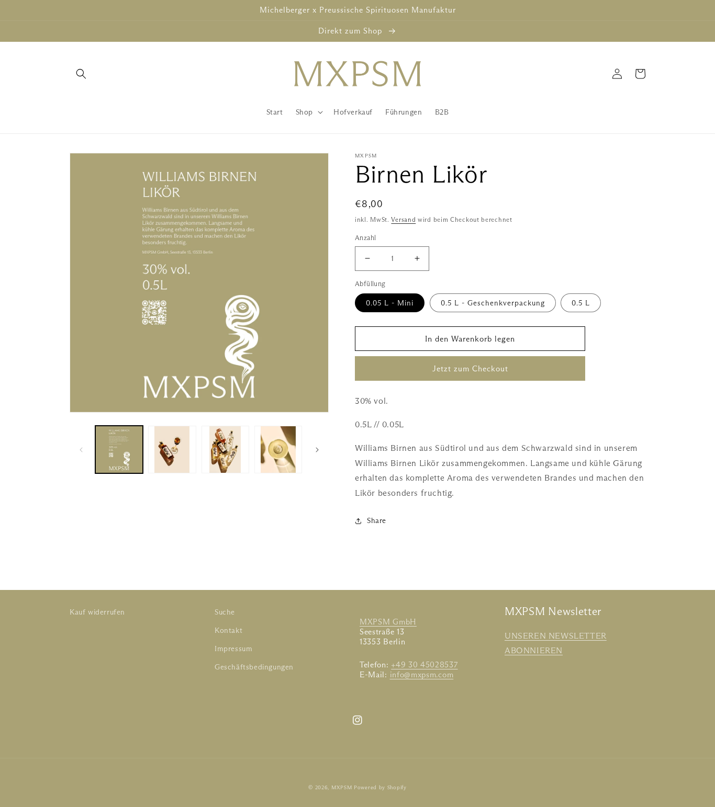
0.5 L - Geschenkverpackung (493, 303)
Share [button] (376, 520)
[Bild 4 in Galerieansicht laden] (278, 449)
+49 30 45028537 (424, 664)
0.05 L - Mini (390, 303)
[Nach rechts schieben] (317, 449)
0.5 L (581, 303)
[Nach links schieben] (81, 449)
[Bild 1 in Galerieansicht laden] (119, 449)
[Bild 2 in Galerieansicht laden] (172, 449)
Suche (225, 612)
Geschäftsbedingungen (254, 667)
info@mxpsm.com (422, 674)
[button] (81, 73)
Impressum (233, 648)
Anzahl (365, 237)
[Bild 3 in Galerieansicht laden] (225, 449)
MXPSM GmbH (388, 622)
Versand (403, 219)
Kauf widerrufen (97, 612)
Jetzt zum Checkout (470, 368)
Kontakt (228, 630)
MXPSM (341, 787)
